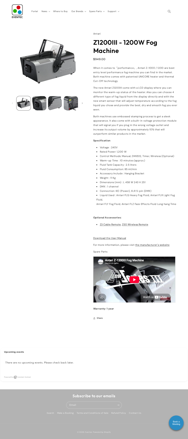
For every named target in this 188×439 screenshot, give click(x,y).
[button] (45, 11)
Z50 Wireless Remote (135, 224)
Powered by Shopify (102, 432)
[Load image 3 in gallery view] (55, 103)
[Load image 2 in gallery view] (39, 103)
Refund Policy (118, 413)
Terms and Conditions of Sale (92, 413)
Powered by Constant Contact (17, 377)
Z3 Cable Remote (110, 224)
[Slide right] (82, 103)
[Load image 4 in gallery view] (71, 103)
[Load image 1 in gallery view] (23, 103)
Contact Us (135, 413)
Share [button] (100, 318)
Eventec (88, 432)
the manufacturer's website (152, 244)
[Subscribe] (118, 405)
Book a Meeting (176, 422)
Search (50, 413)
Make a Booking (65, 413)
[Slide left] (12, 103)
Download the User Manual (109, 238)
